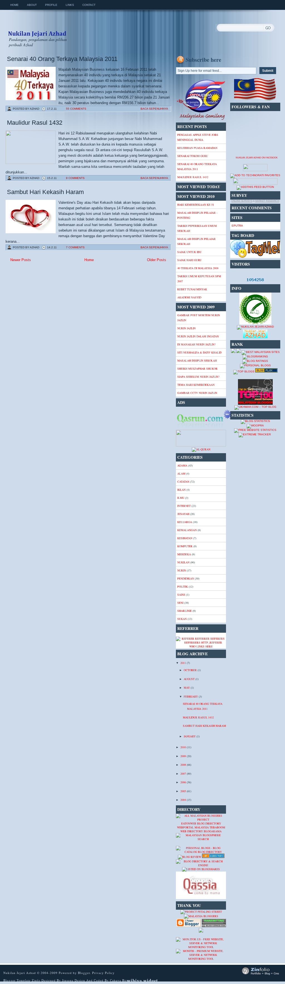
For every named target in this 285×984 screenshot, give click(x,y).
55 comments (76, 108)
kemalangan (187, 530)
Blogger (84, 973)
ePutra (237, 225)
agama (182, 465)
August (189, 679)
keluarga (184, 522)
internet (184, 506)
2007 (183, 774)
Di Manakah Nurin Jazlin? (196, 344)
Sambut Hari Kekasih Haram (45, 191)
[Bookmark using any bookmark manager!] (255, 183)
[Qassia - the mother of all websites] (201, 898)
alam (181, 473)
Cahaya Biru (119, 980)
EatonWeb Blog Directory (201, 823)
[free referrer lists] (201, 642)
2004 (183, 800)
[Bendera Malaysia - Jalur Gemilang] (255, 99)
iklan (181, 490)
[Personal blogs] (255, 365)
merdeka (184, 554)
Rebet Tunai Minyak (192, 289)
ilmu (180, 498)
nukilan (183, 562)
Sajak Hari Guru (189, 260)
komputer (185, 546)
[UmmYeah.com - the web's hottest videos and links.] (189, 844)
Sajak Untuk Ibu (189, 252)
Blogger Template (17, 980)
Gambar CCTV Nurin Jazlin (197, 393)
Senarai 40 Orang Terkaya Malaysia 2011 (62, 58)
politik (182, 586)
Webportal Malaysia (193, 827)
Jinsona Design (74, 980)
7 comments (75, 247)
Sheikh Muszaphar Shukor (197, 368)
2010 (183, 747)
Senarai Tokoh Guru (192, 156)
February (191, 696)
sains (181, 595)
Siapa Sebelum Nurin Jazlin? (198, 377)
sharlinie (184, 611)
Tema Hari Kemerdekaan (196, 385)
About (32, 4)
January (190, 736)
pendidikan (185, 578)
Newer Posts (20, 260)
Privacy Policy (103, 973)
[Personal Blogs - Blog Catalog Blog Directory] (201, 852)
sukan (182, 619)
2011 (183, 663)
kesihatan (184, 538)
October (191, 670)
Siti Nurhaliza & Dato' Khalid (199, 352)
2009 (183, 756)
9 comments (75, 178)
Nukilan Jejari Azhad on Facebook (256, 157)
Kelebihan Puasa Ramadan (197, 148)
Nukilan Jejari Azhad (37, 29)
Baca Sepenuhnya (154, 108)
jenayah (183, 514)
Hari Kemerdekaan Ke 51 (195, 205)
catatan (183, 482)
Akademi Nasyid (189, 297)
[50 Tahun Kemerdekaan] (200, 119)
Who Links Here (201, 646)
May (187, 687)
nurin (181, 570)
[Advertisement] (50, 304)
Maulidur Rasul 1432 (34, 122)
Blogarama (213, 831)
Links (70, 4)
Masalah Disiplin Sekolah (197, 360)
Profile (51, 4)
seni (180, 603)
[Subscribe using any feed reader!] (255, 186)
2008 (183, 765)
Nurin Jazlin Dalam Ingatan (198, 336)
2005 (183, 791)
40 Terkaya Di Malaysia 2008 (197, 268)
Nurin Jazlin (186, 328)
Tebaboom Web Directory (202, 829)
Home (14, 4)
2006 (183, 782)
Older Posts (156, 260)
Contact (88, 4)
